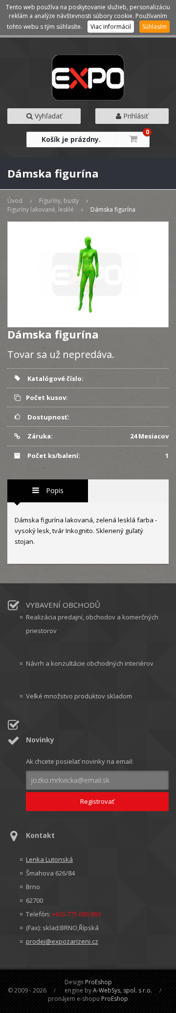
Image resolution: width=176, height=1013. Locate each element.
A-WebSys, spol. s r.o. (122, 990)
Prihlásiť (134, 115)
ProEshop (98, 982)
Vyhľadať (47, 115)
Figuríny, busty (59, 201)
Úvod (14, 201)
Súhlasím (154, 26)
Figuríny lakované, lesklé (40, 209)
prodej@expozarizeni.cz (62, 941)
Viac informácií (110, 26)
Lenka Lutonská (49, 859)
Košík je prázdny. (71, 139)
